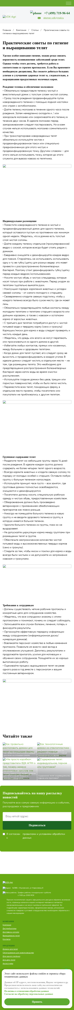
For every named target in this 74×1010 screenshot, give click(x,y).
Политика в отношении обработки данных (26, 991)
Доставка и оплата (11, 932)
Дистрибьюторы (9, 928)
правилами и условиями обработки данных (44, 836)
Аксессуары (8, 963)
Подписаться (37, 825)
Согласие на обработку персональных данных (28, 994)
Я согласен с (35, 836)
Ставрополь (10, 13)
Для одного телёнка (11, 956)
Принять (37, 1001)
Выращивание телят (11, 936)
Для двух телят (9, 960)
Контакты (6, 939)
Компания (7, 925)
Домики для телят (10, 949)
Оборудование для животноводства (18, 953)
